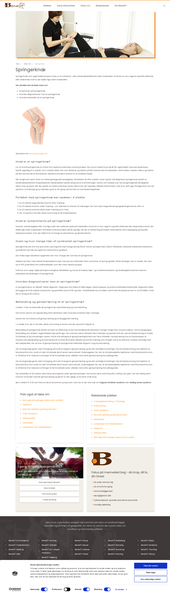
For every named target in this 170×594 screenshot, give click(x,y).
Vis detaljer (119, 589)
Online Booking (49, 499)
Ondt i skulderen (30, 413)
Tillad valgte (151, 573)
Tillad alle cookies (151, 566)
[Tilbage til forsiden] (15, 5)
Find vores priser (49, 494)
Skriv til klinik (49, 488)
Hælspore (27, 404)
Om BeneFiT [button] (120, 5)
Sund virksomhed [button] (66, 5)
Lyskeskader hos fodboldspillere (37, 427)
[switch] (67, 589)
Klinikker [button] (47, 5)
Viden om (85, 5)
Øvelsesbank (102, 5)
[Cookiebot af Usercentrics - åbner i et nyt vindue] (15, 589)
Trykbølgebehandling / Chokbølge (109, 401)
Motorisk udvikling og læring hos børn (39, 409)
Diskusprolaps (29, 418)
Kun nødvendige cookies (151, 579)
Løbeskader (28, 422)
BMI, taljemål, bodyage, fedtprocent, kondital (43, 400)
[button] (164, 5)
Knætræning (100, 405)
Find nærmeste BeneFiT (49, 482)
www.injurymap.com (38, 153)
